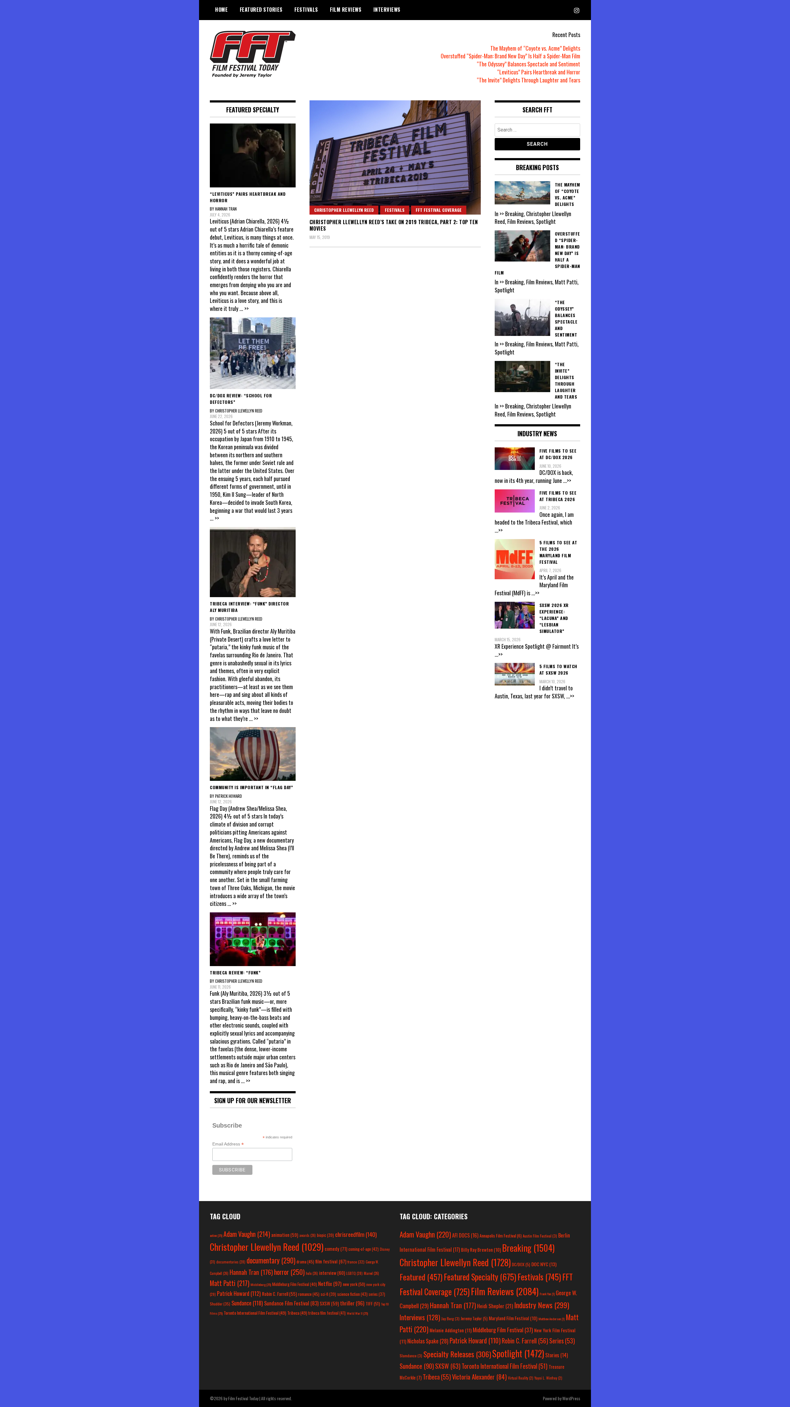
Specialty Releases (457, 1353)
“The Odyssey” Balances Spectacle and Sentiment (528, 64)
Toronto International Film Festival (255, 1312)
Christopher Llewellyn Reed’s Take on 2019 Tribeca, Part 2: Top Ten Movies (394, 225)
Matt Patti (229, 1283)
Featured (421, 1277)
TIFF (373, 1303)
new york (354, 1284)
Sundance (247, 1303)
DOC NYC (543, 1264)
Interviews (387, 9)
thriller (352, 1303)
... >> (244, 308)
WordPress (571, 1398)
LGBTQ (354, 1273)
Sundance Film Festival (291, 1303)
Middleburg (261, 1284)
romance (308, 1294)
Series (562, 1340)
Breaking (528, 1247)
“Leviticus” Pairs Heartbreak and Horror (538, 72)
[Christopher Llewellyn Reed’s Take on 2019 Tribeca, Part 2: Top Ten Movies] (395, 157)
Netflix (330, 1283)
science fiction (352, 1294)
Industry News (541, 1304)
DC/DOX (521, 1264)
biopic (325, 1235)
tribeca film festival (327, 1313)
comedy (336, 1248)
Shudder (220, 1304)
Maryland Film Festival (513, 1318)
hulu (312, 1273)
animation (284, 1234)
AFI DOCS (465, 1235)
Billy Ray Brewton (481, 1249)
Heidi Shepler (495, 1306)
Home (221, 9)
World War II (357, 1313)
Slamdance (411, 1356)
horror (289, 1272)
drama (305, 1261)
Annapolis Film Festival (501, 1235)
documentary (271, 1260)
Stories (556, 1355)
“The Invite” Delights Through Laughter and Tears (528, 80)
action (216, 1235)
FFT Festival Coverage (439, 210)
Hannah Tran (251, 1272)
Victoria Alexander (479, 1376)
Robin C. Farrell (279, 1294)
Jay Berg (450, 1318)
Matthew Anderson (551, 1318)
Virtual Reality (520, 1377)
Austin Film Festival (540, 1236)
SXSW (329, 1303)
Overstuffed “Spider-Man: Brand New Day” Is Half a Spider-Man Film (510, 56)
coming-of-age (363, 1249)
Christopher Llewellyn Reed (344, 210)
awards (307, 1235)
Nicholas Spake (427, 1341)
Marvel (371, 1273)
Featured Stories (261, 9)
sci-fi (328, 1294)
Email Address (228, 1144)
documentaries (230, 1261)
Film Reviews (345, 9)
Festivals (306, 9)
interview (332, 1272)
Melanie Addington (451, 1330)
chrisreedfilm (356, 1234)
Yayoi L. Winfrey (548, 1377)
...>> (567, 480)
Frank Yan (547, 1293)
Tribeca (297, 1312)
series (377, 1294)
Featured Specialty (480, 1277)
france (355, 1261)
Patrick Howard (239, 1293)
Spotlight (518, 1353)
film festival (330, 1261)
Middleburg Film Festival (294, 1284)
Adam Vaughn (246, 1234)
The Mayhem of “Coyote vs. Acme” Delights (535, 48)
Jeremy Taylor (474, 1318)
